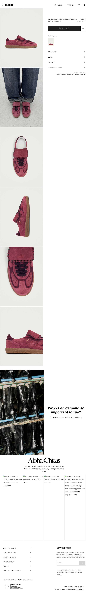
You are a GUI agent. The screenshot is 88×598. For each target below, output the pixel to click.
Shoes (76, 72)
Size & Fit (51, 62)
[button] (2, 5)
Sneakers (81, 72)
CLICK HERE (80, 589)
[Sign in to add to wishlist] (82, 28)
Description (52, 52)
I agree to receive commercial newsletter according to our (69, 572)
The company (8, 562)
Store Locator (9, 553)
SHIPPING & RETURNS (55, 67)
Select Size (64, 29)
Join (82, 563)
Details (50, 57)
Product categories (12, 571)
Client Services (9, 548)
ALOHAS (17, 579)
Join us (6, 566)
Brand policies (9, 557)
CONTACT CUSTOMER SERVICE (74, 586)
